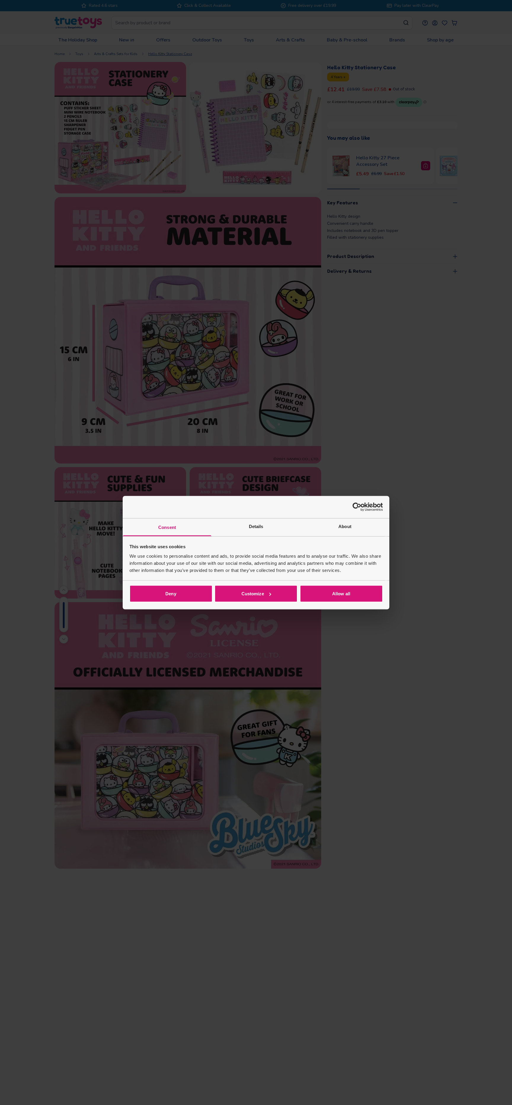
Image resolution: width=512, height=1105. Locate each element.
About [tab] (344, 526)
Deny (170, 593)
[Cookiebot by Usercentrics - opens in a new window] (357, 507)
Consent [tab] (167, 527)
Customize (252, 593)
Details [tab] (256, 526)
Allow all (341, 593)
